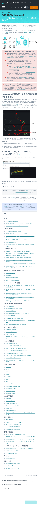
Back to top (6, 488)
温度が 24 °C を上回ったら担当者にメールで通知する (18, 251)
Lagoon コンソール (8, 206)
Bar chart (8, 369)
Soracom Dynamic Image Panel (13, 386)
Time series (4, 104)
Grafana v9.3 (22, 206)
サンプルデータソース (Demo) (13, 463)
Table (7, 379)
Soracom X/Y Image (10, 393)
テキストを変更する (10, 273)
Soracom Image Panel (11, 388)
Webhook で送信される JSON (12, 468)
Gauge (17, 104)
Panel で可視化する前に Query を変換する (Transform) (18, 355)
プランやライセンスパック (21, 192)
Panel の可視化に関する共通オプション (15, 346)
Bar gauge (8, 376)
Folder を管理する (10, 306)
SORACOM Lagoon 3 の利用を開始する (14, 231)
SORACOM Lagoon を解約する (13, 453)
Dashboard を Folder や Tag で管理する (15, 308)
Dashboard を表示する (11, 242)
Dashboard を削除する (11, 315)
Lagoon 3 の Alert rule (30, 72)
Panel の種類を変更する (11, 343)
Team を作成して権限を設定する (13, 424)
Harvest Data (27, 30)
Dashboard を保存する (11, 311)
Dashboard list (9, 383)
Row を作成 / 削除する (11, 329)
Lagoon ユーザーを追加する (12, 450)
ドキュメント (8, 12)
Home (3, 12)
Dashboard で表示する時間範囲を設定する (15, 318)
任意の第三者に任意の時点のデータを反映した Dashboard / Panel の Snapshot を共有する (19, 293)
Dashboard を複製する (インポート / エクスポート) (17, 313)
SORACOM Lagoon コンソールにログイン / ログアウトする (19, 233)
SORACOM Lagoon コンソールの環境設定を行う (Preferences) (20, 439)
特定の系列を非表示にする (12, 277)
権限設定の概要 (9, 419)
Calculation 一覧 (9, 466)
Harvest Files (7, 32)
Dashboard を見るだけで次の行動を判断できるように (14, 480)
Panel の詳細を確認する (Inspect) (13, 358)
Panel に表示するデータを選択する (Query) (16, 348)
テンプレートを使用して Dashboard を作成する (17, 239)
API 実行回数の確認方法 (22, 89)
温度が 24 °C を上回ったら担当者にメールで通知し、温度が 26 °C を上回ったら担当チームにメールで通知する (20, 254)
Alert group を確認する (11, 410)
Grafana (13, 197)
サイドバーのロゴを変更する (12, 280)
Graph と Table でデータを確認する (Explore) (16, 434)
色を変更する (9, 275)
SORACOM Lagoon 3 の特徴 (12, 221)
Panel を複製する (10, 334)
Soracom (8, 3)
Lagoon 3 (27, 65)
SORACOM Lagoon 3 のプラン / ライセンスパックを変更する (19, 448)
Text (7, 381)
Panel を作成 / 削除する (11, 332)
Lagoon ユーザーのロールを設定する (14, 422)
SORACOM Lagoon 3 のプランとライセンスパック (17, 226)
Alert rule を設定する (10, 401)
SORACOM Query (27, 32)
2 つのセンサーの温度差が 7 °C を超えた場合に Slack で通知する (20, 264)
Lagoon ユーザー (29, 190)
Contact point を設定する (11, 403)
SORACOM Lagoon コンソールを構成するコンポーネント (19, 223)
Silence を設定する (10, 408)
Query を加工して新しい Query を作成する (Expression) (18, 353)
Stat (7, 371)
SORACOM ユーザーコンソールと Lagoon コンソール (14, 484)
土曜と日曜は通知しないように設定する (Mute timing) (18, 257)
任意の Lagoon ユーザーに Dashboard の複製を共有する (18, 301)
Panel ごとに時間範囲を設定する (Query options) (17, 350)
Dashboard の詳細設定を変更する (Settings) (16, 324)
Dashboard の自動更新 (27, 66)
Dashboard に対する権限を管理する (14, 429)
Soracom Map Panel (10, 391)
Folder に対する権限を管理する (13, 426)
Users (17, 2)
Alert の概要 (8, 398)
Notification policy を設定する (13, 405)
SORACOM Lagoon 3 (10, 458)
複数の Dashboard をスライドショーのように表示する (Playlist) (20, 436)
